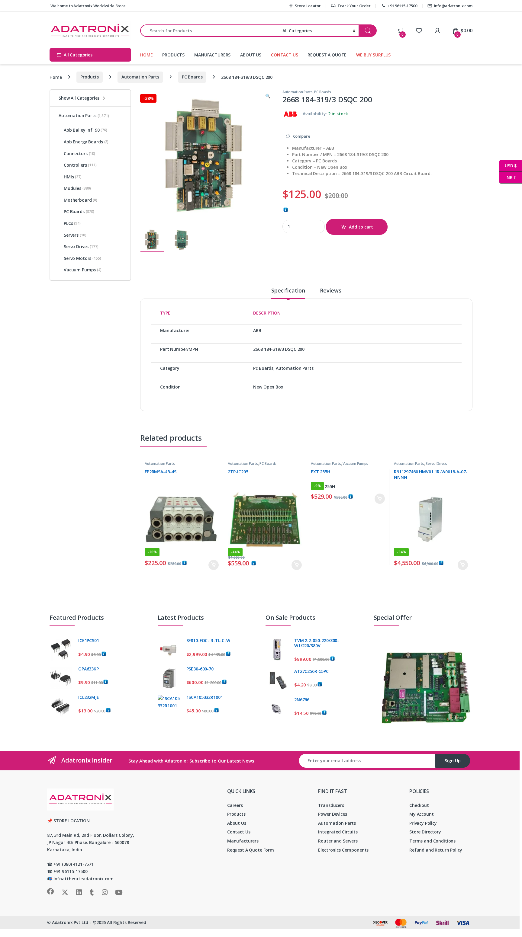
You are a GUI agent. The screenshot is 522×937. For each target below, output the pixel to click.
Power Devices (332, 814)
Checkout (419, 805)
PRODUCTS (173, 55)
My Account (421, 814)
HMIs (73, 177)
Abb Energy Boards (86, 142)
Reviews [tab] (330, 291)
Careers (235, 805)
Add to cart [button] (213, 565)
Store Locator (308, 5)
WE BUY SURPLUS (373, 55)
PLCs (72, 223)
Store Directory (425, 832)
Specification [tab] (288, 291)
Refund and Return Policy (435, 850)
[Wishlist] (418, 30)
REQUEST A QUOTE (327, 55)
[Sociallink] (50, 891)
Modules (77, 188)
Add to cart (361, 227)
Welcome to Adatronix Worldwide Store (88, 5)
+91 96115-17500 (402, 5)
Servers (75, 235)
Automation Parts (140, 77)
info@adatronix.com (453, 5)
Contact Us (238, 832)
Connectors (79, 153)
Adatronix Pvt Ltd (70, 922)
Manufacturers (243, 841)
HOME (146, 55)
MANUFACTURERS (212, 55)
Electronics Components (343, 850)
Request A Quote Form (250, 850)
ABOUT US (250, 55)
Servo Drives (436, 463)
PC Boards (192, 77)
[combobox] (209, 30)
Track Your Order (354, 5)
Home (56, 77)
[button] (267, 96)
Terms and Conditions (432, 841)
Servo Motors (82, 258)
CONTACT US (284, 55)
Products (89, 77)
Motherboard (80, 200)
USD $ (508, 165)
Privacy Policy (423, 823)
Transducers (331, 805)
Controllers (80, 165)
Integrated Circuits (337, 832)
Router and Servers (337, 841)
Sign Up (453, 760)
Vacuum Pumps (355, 463)
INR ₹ (507, 177)
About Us (236, 823)
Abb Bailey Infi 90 (85, 130)
